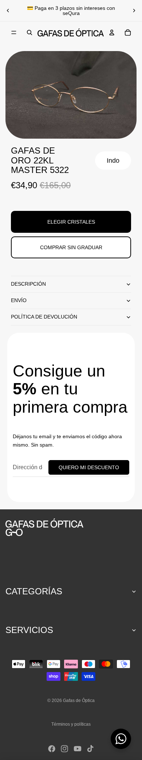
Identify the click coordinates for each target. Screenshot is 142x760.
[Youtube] (77, 748)
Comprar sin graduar (71, 247)
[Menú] (13, 32)
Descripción (28, 284)
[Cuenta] (112, 32)
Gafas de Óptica (79, 700)
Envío (19, 300)
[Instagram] (64, 748)
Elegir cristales (71, 222)
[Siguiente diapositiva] (134, 11)
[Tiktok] (90, 748)
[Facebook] (51, 748)
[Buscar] (29, 32)
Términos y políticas (71, 724)
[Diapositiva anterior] (8, 11)
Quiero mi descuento (89, 467)
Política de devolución (44, 317)
